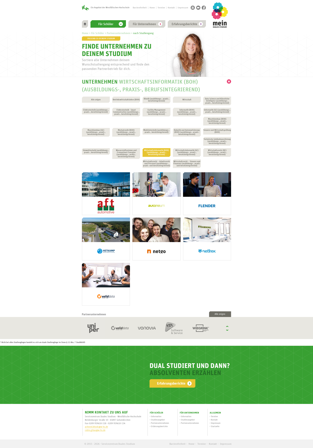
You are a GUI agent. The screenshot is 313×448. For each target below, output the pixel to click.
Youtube (198, 8)
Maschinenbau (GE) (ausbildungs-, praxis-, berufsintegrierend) (96, 132)
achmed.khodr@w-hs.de (96, 427)
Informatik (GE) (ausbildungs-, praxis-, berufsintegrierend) (217, 111)
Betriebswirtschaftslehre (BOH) (126, 100)
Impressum (183, 8)
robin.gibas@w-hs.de (95, 430)
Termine (161, 8)
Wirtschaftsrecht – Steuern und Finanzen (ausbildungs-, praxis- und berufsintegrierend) (186, 164)
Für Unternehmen (144, 24)
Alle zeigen (96, 100)
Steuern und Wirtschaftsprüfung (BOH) (217, 131)
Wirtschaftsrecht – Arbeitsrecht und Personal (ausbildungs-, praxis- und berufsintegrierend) (156, 164)
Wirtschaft (186, 100)
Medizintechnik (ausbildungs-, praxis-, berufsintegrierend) (156, 131)
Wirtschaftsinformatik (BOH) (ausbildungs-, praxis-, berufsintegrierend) (156, 152)
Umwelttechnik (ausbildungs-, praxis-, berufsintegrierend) (96, 151)
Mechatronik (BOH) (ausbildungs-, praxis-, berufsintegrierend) (126, 132)
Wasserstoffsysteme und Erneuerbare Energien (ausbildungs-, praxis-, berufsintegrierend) (126, 153)
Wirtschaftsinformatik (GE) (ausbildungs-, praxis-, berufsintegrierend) (186, 152)
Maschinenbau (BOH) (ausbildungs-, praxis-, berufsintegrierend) (217, 121)
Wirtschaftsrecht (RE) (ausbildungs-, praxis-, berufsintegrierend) (217, 152)
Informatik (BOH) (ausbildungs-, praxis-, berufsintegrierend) (187, 112)
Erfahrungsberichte (184, 24)
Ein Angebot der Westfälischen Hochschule (110, 7)
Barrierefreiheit (140, 8)
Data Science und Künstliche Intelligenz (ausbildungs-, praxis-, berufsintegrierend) (217, 101)
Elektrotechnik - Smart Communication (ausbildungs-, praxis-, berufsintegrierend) (126, 112)
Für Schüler (105, 24)
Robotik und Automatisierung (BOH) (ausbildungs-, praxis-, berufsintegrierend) (187, 132)
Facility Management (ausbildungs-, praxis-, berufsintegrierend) (156, 112)
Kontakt (171, 8)
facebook (204, 8)
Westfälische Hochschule (193, 8)
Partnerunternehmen (118, 33)
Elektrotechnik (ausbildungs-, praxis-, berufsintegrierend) (96, 111)
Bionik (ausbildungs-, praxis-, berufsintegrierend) (156, 100)
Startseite (215, 426)
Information (156, 417)
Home (152, 8)
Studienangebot (158, 420)
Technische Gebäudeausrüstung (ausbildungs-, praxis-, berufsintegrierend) (217, 141)
